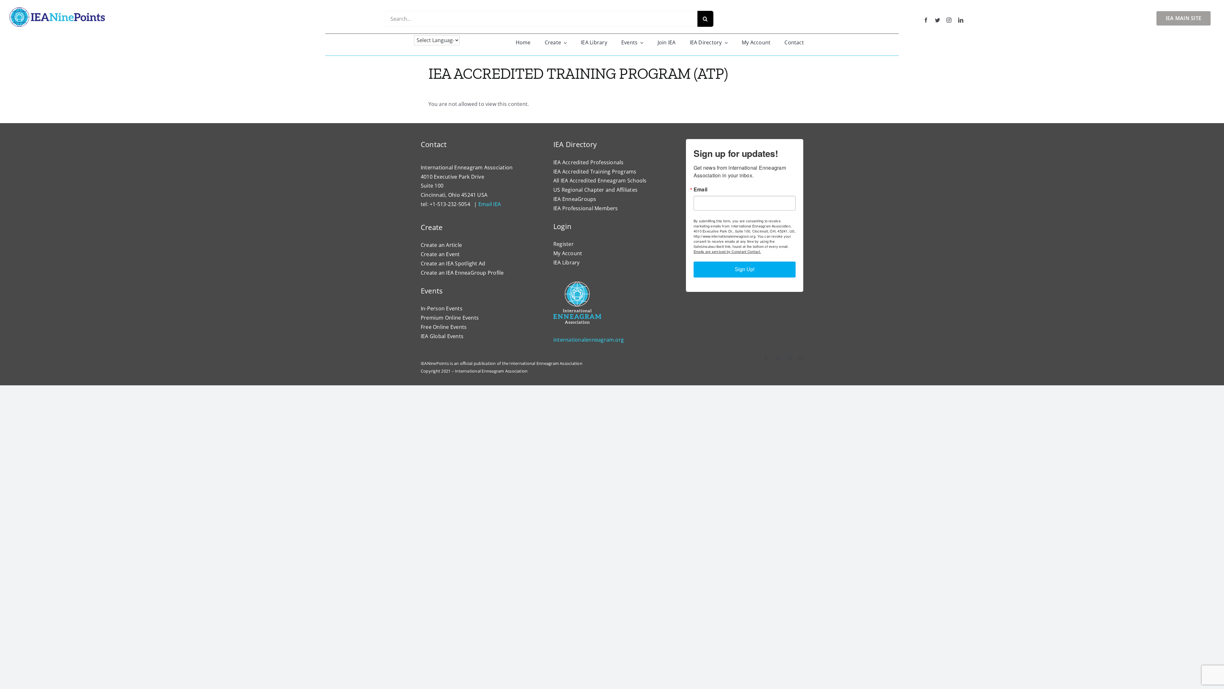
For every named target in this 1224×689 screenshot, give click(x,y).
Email (700, 189)
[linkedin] (960, 20)
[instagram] (948, 20)
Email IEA (489, 204)
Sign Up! (744, 269)
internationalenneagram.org (588, 339)
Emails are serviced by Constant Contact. (727, 251)
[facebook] (926, 20)
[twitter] (937, 20)
